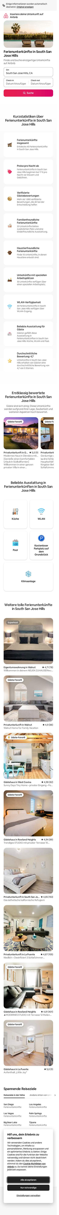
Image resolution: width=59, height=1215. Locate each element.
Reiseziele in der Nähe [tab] (14, 1095)
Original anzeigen (25, 7)
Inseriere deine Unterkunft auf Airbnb (26, 16)
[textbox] (16, 84)
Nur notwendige (28, 1187)
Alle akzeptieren (28, 1180)
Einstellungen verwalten (28, 1195)
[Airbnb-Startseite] (6, 15)
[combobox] (28, 73)
